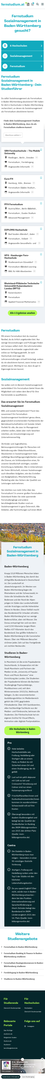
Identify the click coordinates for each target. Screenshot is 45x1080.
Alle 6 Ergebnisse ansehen (22, 313)
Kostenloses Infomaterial (10, 1077)
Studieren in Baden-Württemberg (19, 979)
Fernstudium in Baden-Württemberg (20, 947)
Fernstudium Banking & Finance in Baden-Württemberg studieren (23, 955)
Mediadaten (28, 1008)
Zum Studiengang (28, 1077)
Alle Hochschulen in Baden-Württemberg (22, 730)
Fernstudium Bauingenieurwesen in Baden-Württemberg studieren (24, 964)
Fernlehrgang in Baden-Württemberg (21, 972)
